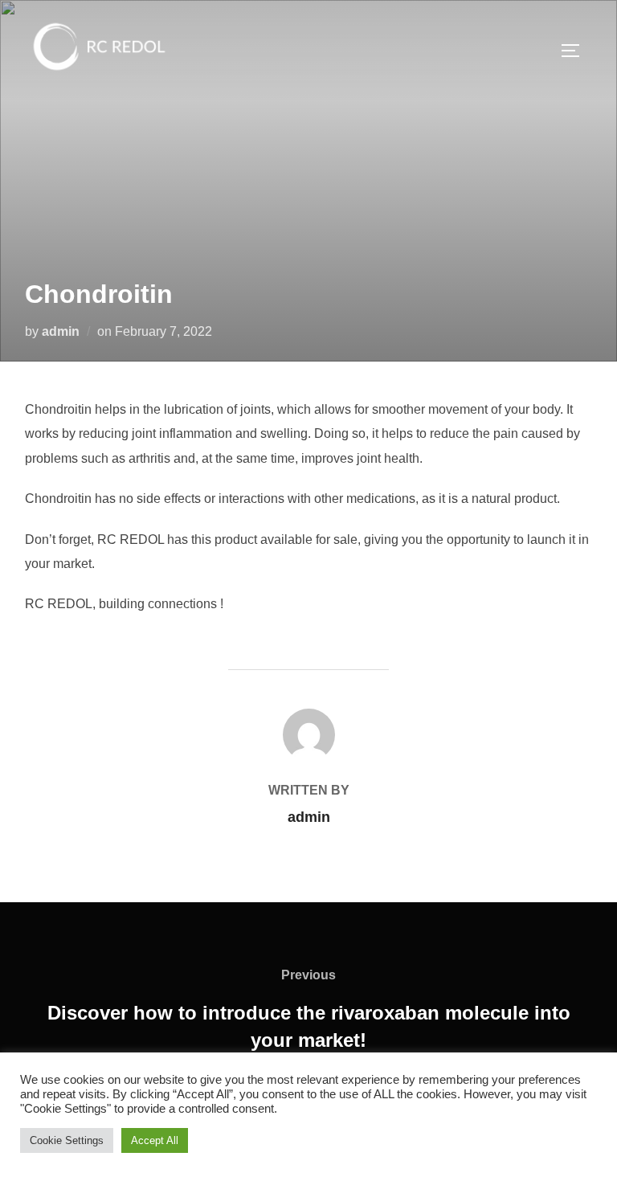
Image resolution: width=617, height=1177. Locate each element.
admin (61, 331)
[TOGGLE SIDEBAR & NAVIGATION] (576, 50)
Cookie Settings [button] (67, 1140)
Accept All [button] (154, 1140)
